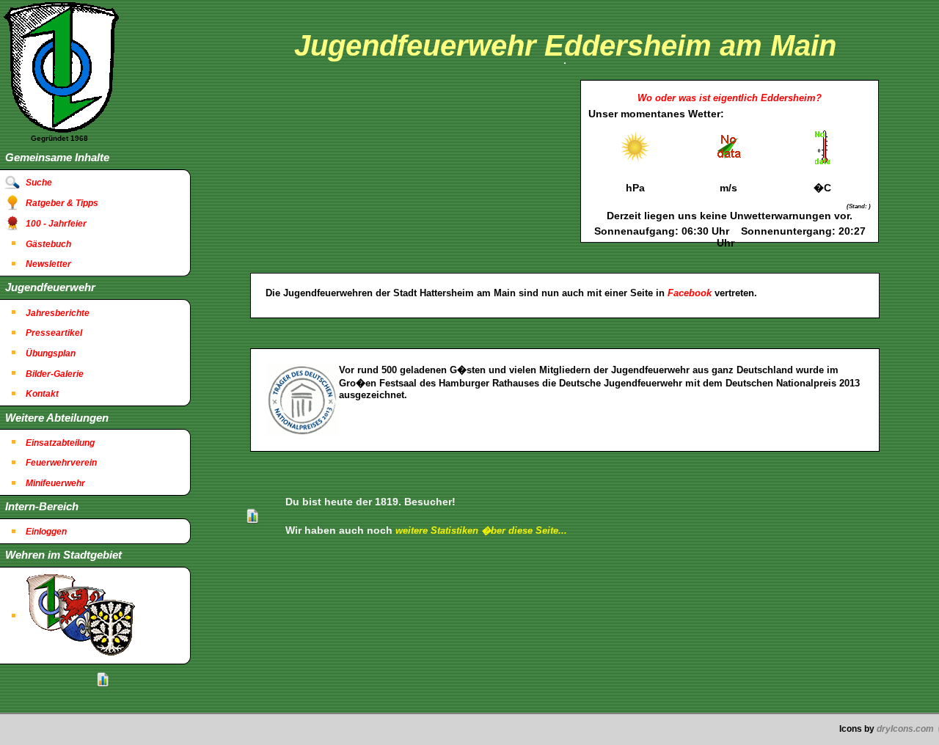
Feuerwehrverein (61, 463)
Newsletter (48, 264)
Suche (39, 182)
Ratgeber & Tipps (62, 203)
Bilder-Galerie (55, 374)
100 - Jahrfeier (56, 224)
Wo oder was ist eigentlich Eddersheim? (729, 97)
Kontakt (42, 394)
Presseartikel (54, 333)
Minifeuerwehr (55, 483)
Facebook (690, 292)
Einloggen (46, 531)
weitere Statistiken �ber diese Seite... (481, 530)
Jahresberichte (57, 313)
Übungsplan (51, 353)
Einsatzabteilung (60, 443)
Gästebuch (48, 244)
